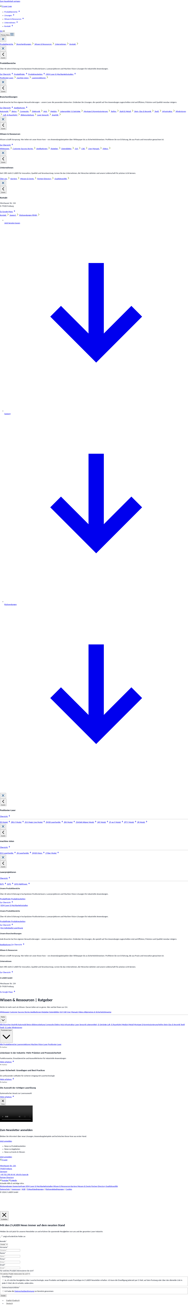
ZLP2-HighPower (21, 884)
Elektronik (36, 112)
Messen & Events (27, 179)
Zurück (3, 58)
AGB (23, 1189)
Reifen (114, 112)
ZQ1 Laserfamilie (7, 853)
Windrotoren (17, 1028)
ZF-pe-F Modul (115, 822)
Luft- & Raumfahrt (10, 115)
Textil (157, 112)
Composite (24, 112)
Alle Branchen (5, 1025)
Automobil (4, 112)
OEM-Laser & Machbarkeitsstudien (60, 74)
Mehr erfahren (6, 1062)
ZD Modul (4, 822)
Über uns (4, 179)
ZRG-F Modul (16, 822)
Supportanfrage (19, 1186)
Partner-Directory (44, 179)
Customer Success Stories (23, 149)
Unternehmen (60, 44)
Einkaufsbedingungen (35, 1189)
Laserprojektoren (39, 78)
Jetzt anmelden (6, 1141)
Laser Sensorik (43, 115)
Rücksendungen (6, 1186)
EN (1, 31)
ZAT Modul (101, 822)
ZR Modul (141, 822)
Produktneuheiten (35, 74)
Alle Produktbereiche (8, 1045)
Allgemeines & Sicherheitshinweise (97, 1012)
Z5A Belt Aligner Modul (85, 822)
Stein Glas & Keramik (172, 1025)
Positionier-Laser (7, 78)
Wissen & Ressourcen (43, 44)
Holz (45, 112)
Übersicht (4, 817)
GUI (76, 149)
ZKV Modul (68, 822)
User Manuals (94, 149)
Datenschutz (5, 1189)
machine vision (23, 78)
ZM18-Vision (37, 853)
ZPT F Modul (129, 822)
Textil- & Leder (6, 1028)
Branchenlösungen (24, 44)
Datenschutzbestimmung (24, 1291)
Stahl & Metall (125, 112)
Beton (14, 112)
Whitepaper (5, 149)
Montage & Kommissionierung (96, 112)
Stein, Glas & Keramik (143, 112)
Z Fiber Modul (51, 853)
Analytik (55, 115)
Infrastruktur (167, 112)
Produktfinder (19, 74)
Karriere (14, 179)
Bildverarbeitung (27, 115)
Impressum (16, 1189)
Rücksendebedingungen (54, 1189)
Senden (3, 1296)
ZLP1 (2, 884)
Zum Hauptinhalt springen (10, 1)
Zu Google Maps (6, 212)
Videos (105, 149)
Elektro (57, 1025)
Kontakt (73, 44)
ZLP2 (9, 884)
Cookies (69, 1189)
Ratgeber (54, 149)
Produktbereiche (6, 44)
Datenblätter (66, 149)
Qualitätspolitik (61, 179)
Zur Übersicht (5, 74)
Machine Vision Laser (39, 1045)
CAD (83, 149)
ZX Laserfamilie (23, 853)
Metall (131, 1025)
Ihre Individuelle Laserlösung (11, 928)
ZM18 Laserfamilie (53, 822)
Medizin (53, 112)
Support (13, 215)
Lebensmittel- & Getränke (70, 112)
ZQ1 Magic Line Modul (34, 822)
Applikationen (19, 108)
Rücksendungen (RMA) (28, 215)
